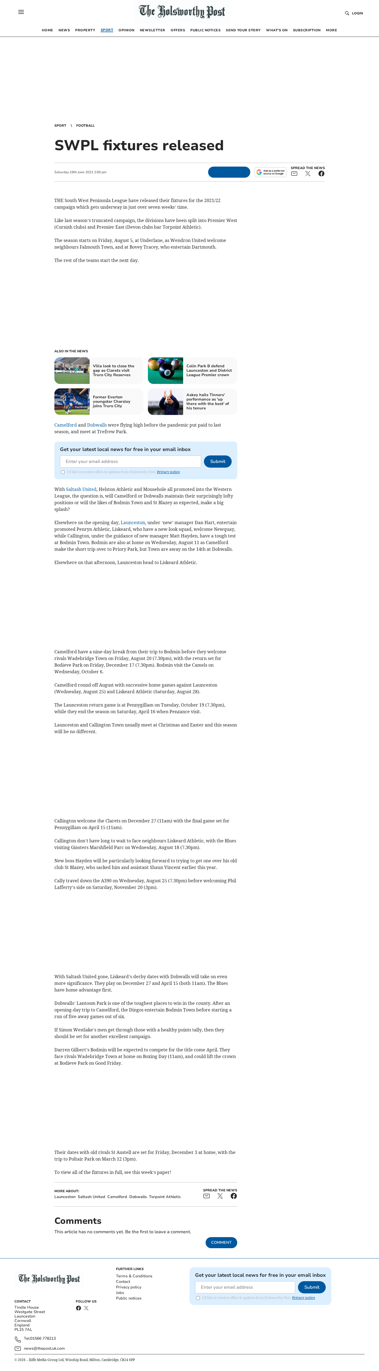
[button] (21, 12)
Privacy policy (128, 1287)
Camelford (65, 425)
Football (85, 125)
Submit (217, 461)
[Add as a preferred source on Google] (270, 172)
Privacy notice (168, 472)
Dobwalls (97, 425)
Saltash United (81, 489)
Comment (221, 1242)
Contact (123, 1281)
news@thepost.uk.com (44, 1348)
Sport (60, 125)
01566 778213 (43, 1338)
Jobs (120, 1292)
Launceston (133, 522)
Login (357, 13)
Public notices (129, 1298)
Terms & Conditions (134, 1276)
